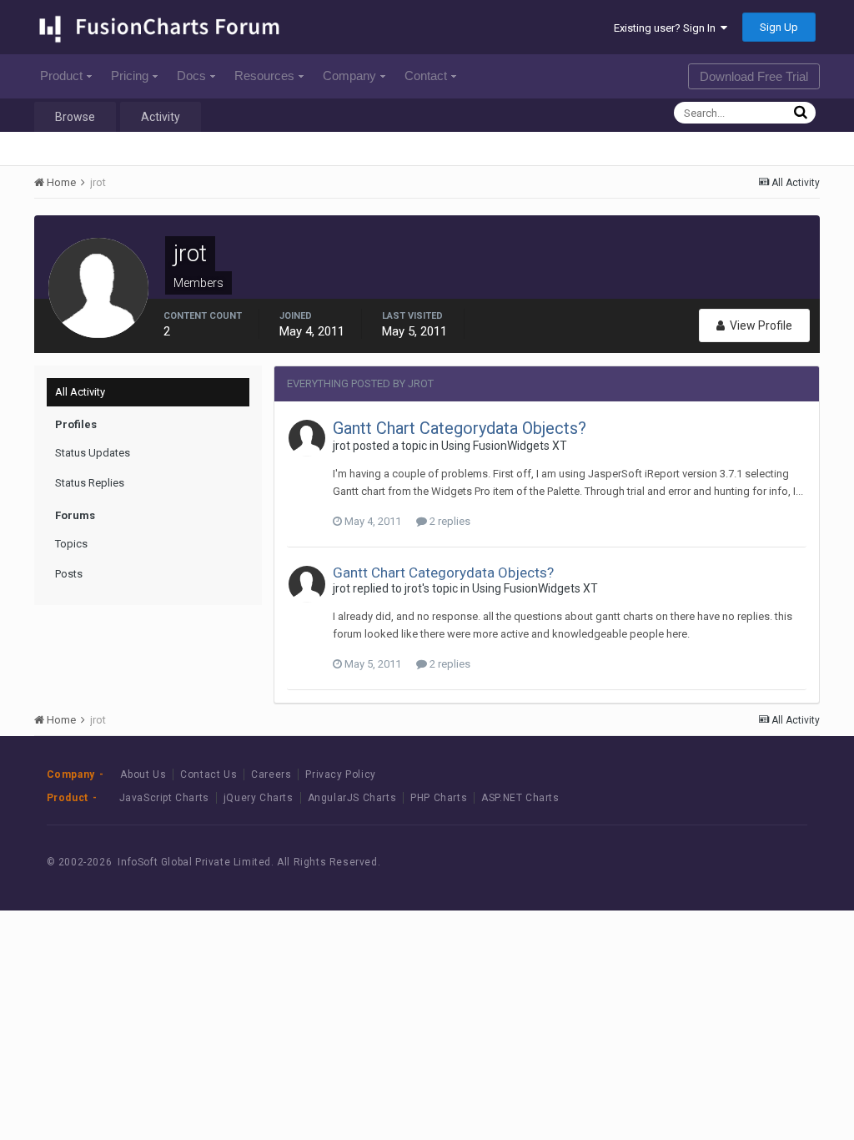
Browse (75, 117)
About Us (143, 774)
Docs (191, 75)
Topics (71, 543)
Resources (264, 75)
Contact (425, 75)
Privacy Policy (340, 774)
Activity (160, 117)
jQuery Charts (259, 798)
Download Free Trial (754, 76)
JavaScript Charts (164, 798)
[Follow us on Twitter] (741, 861)
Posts (69, 573)
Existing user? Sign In (667, 28)
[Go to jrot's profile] (307, 438)
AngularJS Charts (352, 798)
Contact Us (208, 774)
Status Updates (92, 452)
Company (349, 75)
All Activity (80, 392)
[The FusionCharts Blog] (666, 861)
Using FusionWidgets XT (504, 445)
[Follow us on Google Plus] (779, 861)
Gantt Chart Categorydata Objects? (459, 428)
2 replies (448, 521)
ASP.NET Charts (520, 798)
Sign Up (779, 27)
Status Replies (89, 483)
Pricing (129, 75)
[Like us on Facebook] (704, 861)
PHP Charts (438, 798)
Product (61, 75)
